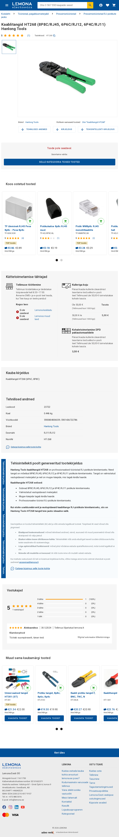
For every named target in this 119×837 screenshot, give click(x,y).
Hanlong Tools (31, 122)
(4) (23, 238)
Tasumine (94, 779)
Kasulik (65, 805)
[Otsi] (90, 5)
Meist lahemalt (69, 797)
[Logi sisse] (101, 5)
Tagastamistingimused (101, 787)
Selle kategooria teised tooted (59, 162)
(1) (28, 35)
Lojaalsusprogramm (72, 809)
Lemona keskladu (43, 310)
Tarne (92, 783)
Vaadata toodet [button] (17, 718)
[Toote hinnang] (14, 35)
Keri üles (59, 752)
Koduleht (5, 13)
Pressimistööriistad (66, 13)
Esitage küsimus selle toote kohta (26, 447)
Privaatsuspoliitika (98, 791)
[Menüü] (7, 5)
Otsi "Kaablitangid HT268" (93, 122)
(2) (94, 238)
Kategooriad (68, 813)
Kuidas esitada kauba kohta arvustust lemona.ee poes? (73, 775)
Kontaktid (67, 801)
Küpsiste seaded (97, 802)
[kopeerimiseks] (54, 35)
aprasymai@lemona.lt (29, 562)
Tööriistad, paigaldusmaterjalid (33, 13)
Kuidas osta (95, 771)
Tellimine (93, 775)
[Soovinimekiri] (107, 5)
